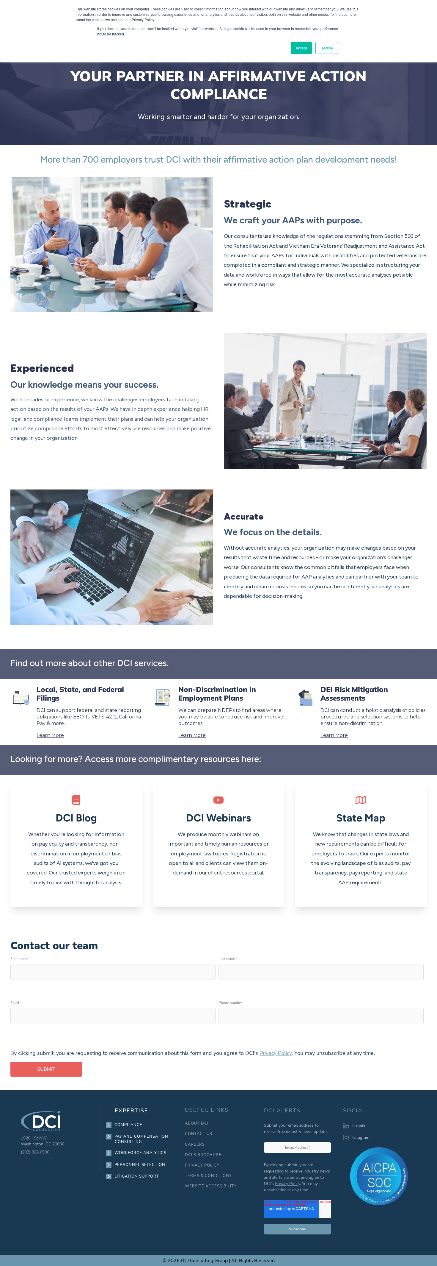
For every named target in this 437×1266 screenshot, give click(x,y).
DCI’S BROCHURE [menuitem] (203, 1155)
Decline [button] (326, 47)
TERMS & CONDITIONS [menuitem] (208, 1176)
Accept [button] (301, 47)
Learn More (50, 735)
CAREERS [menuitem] (195, 1144)
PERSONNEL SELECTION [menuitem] (140, 1164)
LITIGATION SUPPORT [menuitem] (137, 1176)
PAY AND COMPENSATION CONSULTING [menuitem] (141, 1139)
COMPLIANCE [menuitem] (128, 1125)
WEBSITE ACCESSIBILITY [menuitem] (211, 1186)
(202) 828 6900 (35, 1152)
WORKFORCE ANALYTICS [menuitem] (140, 1153)
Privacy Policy (276, 1053)
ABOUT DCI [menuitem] (196, 1123)
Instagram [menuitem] (360, 1137)
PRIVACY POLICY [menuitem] (202, 1165)
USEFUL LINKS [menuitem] (207, 1110)
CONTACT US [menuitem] (198, 1134)
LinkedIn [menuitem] (359, 1125)
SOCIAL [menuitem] (354, 1111)
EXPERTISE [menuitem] (131, 1110)
